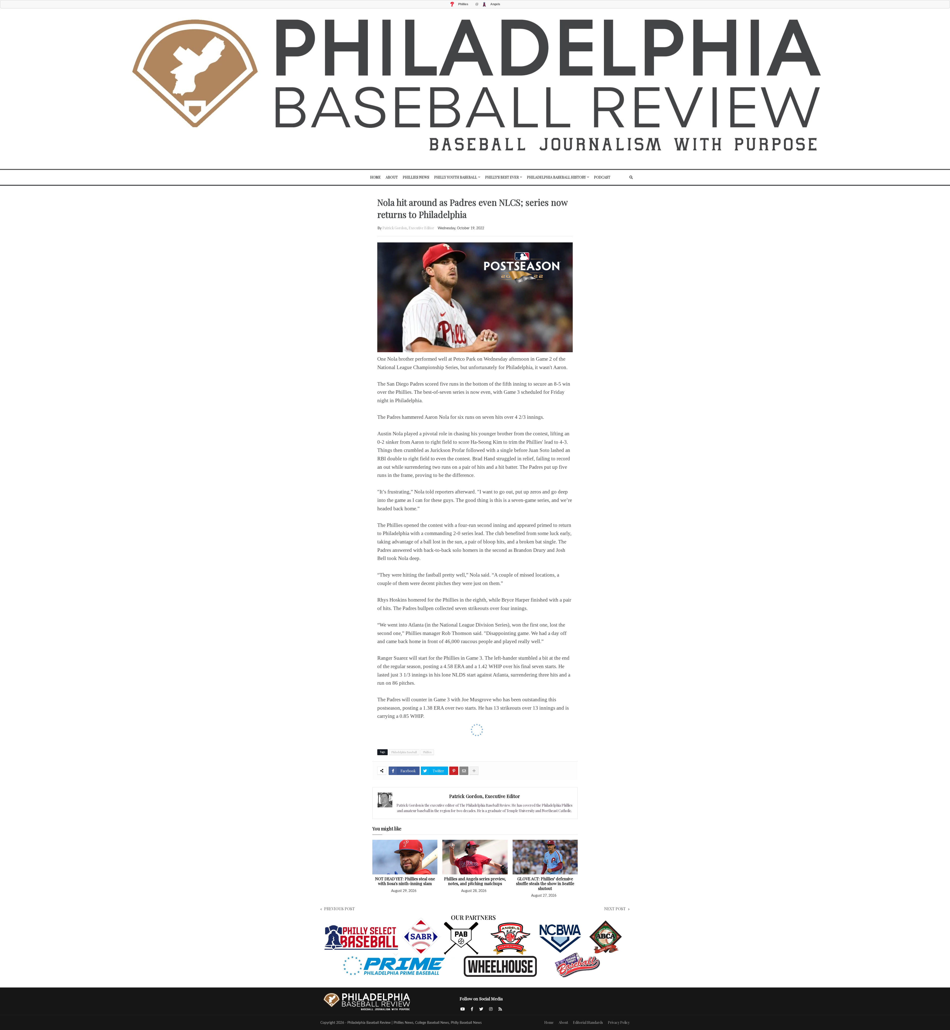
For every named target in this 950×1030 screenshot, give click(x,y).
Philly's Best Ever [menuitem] (502, 177)
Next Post (615, 908)
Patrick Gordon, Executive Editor (408, 228)
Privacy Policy (619, 1022)
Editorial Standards (588, 1022)
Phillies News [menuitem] (416, 177)
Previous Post (339, 908)
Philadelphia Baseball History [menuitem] (556, 177)
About (563, 1022)
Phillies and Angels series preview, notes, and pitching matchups (475, 881)
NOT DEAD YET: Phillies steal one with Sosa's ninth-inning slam (405, 881)
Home (549, 1022)
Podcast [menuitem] (602, 177)
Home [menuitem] (375, 177)
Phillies (427, 752)
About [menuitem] (392, 177)
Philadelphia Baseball (404, 752)
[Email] (463, 771)
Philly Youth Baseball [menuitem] (455, 177)
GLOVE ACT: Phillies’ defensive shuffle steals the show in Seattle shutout (545, 883)
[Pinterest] (453, 771)
